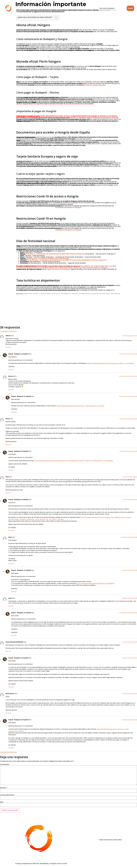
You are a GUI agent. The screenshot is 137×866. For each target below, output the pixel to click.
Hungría (55, 8)
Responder (8, 347)
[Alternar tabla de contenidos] (55, 17)
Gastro (43, 8)
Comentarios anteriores (8, 331)
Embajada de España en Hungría (68, 207)
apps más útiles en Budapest (58, 269)
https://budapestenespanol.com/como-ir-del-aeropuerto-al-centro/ (80, 406)
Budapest (21, 8)
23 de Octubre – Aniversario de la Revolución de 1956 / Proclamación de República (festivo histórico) (67, 260)
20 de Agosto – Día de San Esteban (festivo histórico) (48, 258)
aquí (108, 293)
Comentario (5, 764)
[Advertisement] (68, 310)
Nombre (3, 788)
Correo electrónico (7, 795)
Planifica (67, 8)
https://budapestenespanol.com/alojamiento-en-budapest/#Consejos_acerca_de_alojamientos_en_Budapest (73, 461)
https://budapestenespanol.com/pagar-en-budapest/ (95, 583)
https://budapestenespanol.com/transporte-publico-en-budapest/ (110, 363)
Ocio (32, 8)
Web (1, 802)
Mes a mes (81, 8)
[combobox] (112, 8)
